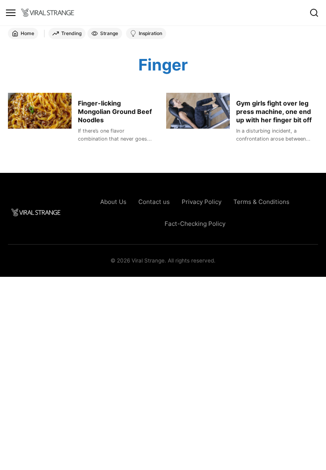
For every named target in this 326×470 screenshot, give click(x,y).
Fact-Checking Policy (195, 223)
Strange (109, 33)
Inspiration (150, 33)
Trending (71, 33)
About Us (113, 202)
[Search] (314, 13)
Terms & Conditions (261, 202)
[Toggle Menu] (10, 13)
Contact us (154, 202)
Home (27, 33)
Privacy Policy (201, 202)
